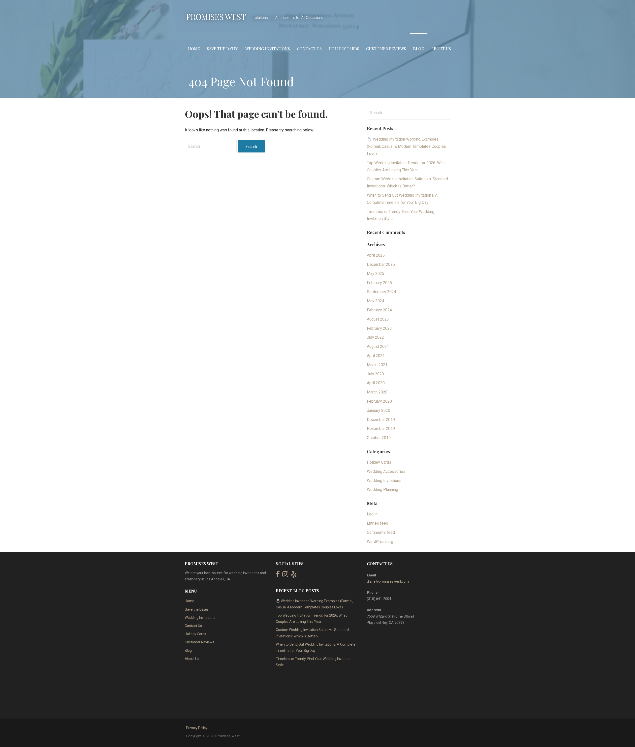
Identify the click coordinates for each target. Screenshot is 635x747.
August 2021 (378, 346)
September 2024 (381, 291)
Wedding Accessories (386, 471)
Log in (372, 514)
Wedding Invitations (267, 48)
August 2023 (378, 319)
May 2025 (375, 273)
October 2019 (379, 437)
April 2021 (376, 355)
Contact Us (309, 48)
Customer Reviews (386, 48)
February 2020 (379, 401)
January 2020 (378, 410)
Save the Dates (222, 48)
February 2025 (379, 282)
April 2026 (376, 255)
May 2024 (375, 301)
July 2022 (375, 337)
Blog (418, 48)
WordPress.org (380, 541)
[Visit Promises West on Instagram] (285, 575)
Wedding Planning (382, 489)
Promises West (216, 16)
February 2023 (379, 328)
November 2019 (381, 428)
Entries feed (377, 523)
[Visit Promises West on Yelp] (294, 575)
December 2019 (381, 419)
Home (194, 48)
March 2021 (377, 364)
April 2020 (376, 383)
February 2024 (379, 310)
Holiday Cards (344, 48)
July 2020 (375, 374)
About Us (441, 48)
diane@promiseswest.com (388, 581)
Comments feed (381, 532)
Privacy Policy (196, 728)
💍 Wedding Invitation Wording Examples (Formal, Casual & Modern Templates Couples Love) (406, 146)
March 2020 (377, 392)
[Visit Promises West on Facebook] (278, 575)
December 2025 (381, 264)
